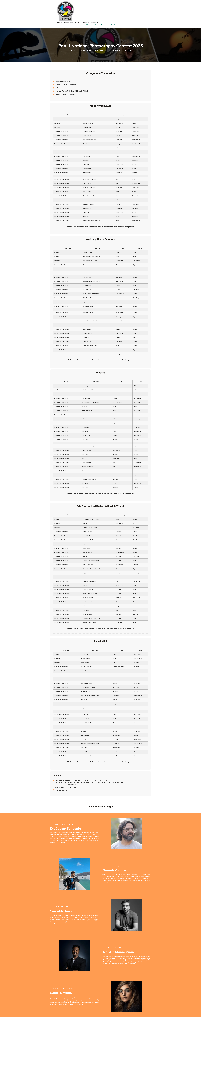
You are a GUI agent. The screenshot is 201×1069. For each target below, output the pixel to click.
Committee (94, 25)
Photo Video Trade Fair (108, 25)
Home (59, 25)
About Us (66, 25)
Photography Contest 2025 (80, 25)
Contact (122, 25)
